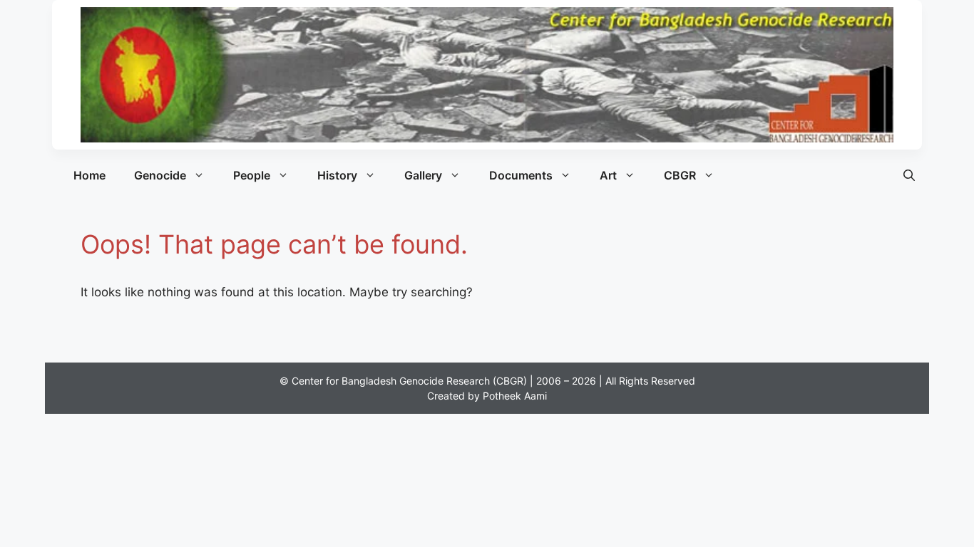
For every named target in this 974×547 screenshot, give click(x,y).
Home (89, 175)
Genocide (160, 175)
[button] (909, 175)
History (337, 175)
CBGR (680, 175)
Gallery (423, 175)
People (251, 175)
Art (608, 175)
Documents (521, 175)
